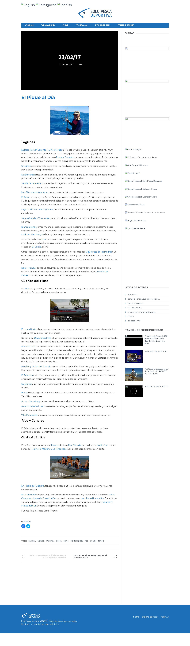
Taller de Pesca (126, 25)
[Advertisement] (69, 587)
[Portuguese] (47, 5)
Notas (136, 617)
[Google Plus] (163, 3)
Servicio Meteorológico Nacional (144, 299)
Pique (65, 25)
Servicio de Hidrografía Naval (142, 312)
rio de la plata (77, 541)
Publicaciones (48, 25)
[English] (28, 5)
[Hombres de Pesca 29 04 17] (134, 391)
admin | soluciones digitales (46, 624)
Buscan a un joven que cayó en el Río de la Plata (90, 556)
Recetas (165, 617)
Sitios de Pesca (102, 25)
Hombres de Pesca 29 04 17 (156, 386)
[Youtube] (167, 3)
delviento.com (134, 308)
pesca (58, 541)
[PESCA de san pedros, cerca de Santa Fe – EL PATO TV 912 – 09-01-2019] (134, 374)
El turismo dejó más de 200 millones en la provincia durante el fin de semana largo (156, 340)
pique (66, 541)
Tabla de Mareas (135, 303)
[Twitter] (159, 3)
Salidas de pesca (150, 617)
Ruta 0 (131, 316)
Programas (82, 25)
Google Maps (134, 321)
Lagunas (29, 25)
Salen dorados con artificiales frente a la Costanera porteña (48, 556)
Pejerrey (50, 541)
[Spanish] (65, 5)
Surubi (93, 541)
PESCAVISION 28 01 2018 (155, 351)
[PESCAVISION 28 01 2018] (134, 356)
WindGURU (132, 294)
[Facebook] (155, 3)
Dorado (40, 541)
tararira (101, 541)
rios (86, 541)
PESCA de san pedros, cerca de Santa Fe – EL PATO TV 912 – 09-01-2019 (156, 371)
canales (32, 541)
